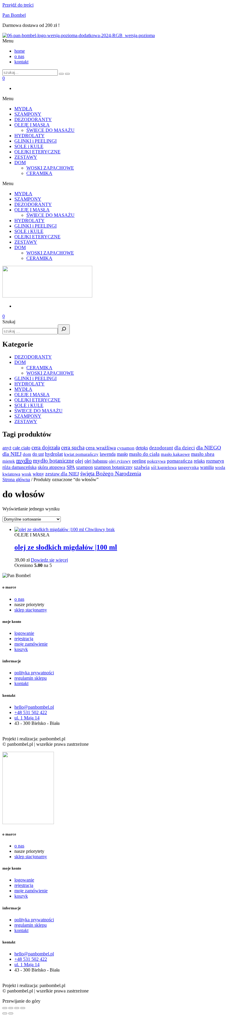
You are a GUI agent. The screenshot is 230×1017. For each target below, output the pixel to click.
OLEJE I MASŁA (32, 124)
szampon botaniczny (113, 467)
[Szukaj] (64, 329)
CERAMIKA (39, 173)
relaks (199, 460)
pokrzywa (156, 461)
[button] (115, 41)
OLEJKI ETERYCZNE (37, 151)
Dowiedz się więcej (49, 559)
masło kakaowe (175, 454)
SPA (70, 467)
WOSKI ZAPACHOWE (50, 167)
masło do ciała (144, 454)
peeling (139, 460)
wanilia (207, 467)
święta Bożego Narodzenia (110, 473)
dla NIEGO (208, 448)
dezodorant (161, 448)
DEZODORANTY (33, 119)
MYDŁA (23, 108)
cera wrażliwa (101, 448)
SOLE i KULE (28, 146)
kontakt (21, 61)
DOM (20, 162)
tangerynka (188, 467)
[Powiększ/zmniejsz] (4, 1008)
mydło (24, 460)
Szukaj (8, 321)
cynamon (125, 448)
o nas (19, 56)
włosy (38, 473)
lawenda (108, 454)
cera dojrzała (45, 447)
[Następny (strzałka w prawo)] (10, 1013)
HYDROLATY (29, 135)
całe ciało (21, 447)
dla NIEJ (12, 454)
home (19, 51)
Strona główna (16, 479)
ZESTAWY (25, 157)
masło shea (202, 454)
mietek (8, 461)
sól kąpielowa (164, 467)
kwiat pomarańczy (81, 454)
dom (27, 454)
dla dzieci (184, 448)
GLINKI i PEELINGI (35, 141)
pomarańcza (180, 461)
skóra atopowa (51, 467)
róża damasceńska (19, 467)
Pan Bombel (14, 15)
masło (122, 454)
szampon (84, 467)
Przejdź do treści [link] (18, 4)
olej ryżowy (120, 461)
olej (79, 461)
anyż (6, 447)
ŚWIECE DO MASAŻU (50, 130)
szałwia (142, 467)
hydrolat (54, 454)
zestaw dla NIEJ (62, 474)
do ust (38, 454)
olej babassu (96, 460)
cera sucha (72, 447)
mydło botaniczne (53, 461)
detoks (142, 447)
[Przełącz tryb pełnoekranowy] (10, 1008)
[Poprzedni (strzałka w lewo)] (4, 1013)
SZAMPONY (27, 114)
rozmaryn (215, 460)
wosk (26, 474)
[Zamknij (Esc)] (22, 1008)
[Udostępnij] (16, 1008)
